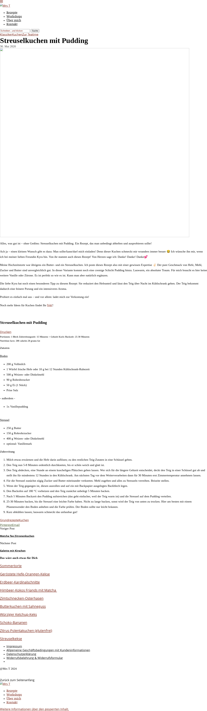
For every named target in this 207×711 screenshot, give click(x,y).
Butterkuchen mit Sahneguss (23, 606)
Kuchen (24, 520)
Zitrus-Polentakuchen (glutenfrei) (26, 630)
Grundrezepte (9, 520)
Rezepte (11, 12)
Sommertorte (11, 565)
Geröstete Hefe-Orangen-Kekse (25, 574)
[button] (34, 709)
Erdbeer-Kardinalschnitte (20, 582)
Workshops (14, 16)
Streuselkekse (11, 638)
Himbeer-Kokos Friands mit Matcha (28, 590)
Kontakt (11, 24)
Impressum (14, 646)
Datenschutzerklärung (21, 654)
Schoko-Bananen (13, 622)
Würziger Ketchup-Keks (18, 614)
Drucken (5, 332)
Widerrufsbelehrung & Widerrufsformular (34, 658)
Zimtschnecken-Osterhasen (22, 598)
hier (49, 305)
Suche (35, 31)
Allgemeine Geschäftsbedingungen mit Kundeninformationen (48, 650)
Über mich (13, 20)
